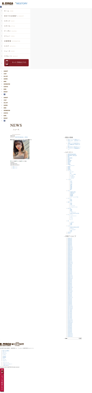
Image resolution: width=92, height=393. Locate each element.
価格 (71, 231)
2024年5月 (70, 269)
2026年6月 (70, 239)
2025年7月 (70, 253)
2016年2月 (70, 331)
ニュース (4, 359)
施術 (71, 209)
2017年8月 (70, 311)
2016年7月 (70, 326)
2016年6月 (70, 327)
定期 (71, 223)
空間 (71, 184)
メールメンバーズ (73, 207)
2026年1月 (70, 245)
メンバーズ (72, 205)
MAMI (69, 168)
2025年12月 (70, 247)
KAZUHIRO (70, 158)
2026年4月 (70, 242)
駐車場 (71, 194)
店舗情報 (4, 357)
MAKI (69, 159)
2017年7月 (70, 312)
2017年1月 (70, 318)
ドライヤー (72, 165)
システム (72, 178)
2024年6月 (70, 268)
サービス (69, 170)
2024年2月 (70, 273)
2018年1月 (70, 304)
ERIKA (69, 166)
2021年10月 (70, 291)
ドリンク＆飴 (73, 174)
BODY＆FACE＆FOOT (74, 227)
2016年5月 (70, 328)
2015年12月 (70, 333)
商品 (71, 185)
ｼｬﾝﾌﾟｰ (71, 183)
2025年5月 (70, 255)
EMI (68, 156)
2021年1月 (70, 293)
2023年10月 (70, 278)
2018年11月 (70, 297)
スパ (71, 180)
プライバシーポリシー (7, 364)
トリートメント (73, 215)
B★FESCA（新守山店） (72, 155)
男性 (71, 203)
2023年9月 (70, 279)
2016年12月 (70, 320)
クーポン (4, 354)
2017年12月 (70, 306)
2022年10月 (70, 287)
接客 (71, 187)
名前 (71, 224)
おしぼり (72, 175)
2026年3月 (70, 243)
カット (71, 219)
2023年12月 (70, 276)
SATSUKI (69, 160)
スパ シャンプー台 (74, 197)
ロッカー (72, 171)
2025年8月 (70, 252)
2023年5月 (70, 284)
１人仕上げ (72, 176)
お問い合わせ (6, 365)
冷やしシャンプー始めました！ (74, 139)
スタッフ (69, 198)
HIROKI (26, 137)
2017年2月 (70, 317)
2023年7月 (70, 282)
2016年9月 (70, 323)
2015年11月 (70, 335)
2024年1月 (70, 274)
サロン (69, 190)
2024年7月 (70, 267)
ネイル (69, 233)
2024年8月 (70, 266)
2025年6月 (70, 254)
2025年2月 (70, 259)
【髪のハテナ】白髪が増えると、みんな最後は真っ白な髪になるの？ (74, 144)
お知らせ (69, 232)
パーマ (71, 218)
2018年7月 (70, 298)
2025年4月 (70, 257)
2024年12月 (70, 262)
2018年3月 (70, 302)
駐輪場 (71, 195)
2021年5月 (70, 292)
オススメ (72, 228)
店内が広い (72, 193)
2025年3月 (70, 258)
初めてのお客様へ (6, 350)
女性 (71, 204)
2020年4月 (70, 294)
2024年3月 (70, 272)
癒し (71, 189)
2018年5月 (70, 299)
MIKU (69, 163)
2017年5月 (70, 313)
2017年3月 (70, 316)
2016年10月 (70, 322)
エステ (69, 225)
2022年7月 (70, 288)
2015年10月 (70, 336)
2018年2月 (70, 303)
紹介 (71, 199)
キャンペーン (70, 214)
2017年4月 (70, 315)
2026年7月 (70, 238)
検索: (66, 338)
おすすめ (69, 208)
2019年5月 (70, 296)
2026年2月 (70, 244)
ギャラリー (5, 353)
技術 (71, 181)
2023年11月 (70, 277)
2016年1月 (70, 332)
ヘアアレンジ (73, 212)
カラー (71, 217)
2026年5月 (70, 240)
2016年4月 (70, 330)
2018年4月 (70, 301)
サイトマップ (6, 362)
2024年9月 (70, 264)
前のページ (15, 166)
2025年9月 (70, 250)
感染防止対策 (73, 192)
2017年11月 (70, 307)
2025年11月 (70, 248)
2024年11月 (70, 263)
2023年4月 (70, 286)
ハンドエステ (73, 229)
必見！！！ (70, 202)
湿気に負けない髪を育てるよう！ (74, 147)
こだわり (69, 179)
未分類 (69, 169)
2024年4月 (70, 271)
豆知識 (69, 164)
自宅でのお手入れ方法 (74, 213)
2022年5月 (70, 289)
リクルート (5, 360)
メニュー (4, 355)
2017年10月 (70, 308)
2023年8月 (70, 281)
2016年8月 (70, 325)
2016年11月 (70, 321)
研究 (71, 200)
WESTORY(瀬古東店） (19, 137)
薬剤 (71, 188)
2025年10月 (70, 249)
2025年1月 (70, 260)
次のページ (15, 168)
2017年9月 (70, 310)
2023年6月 (70, 283)
